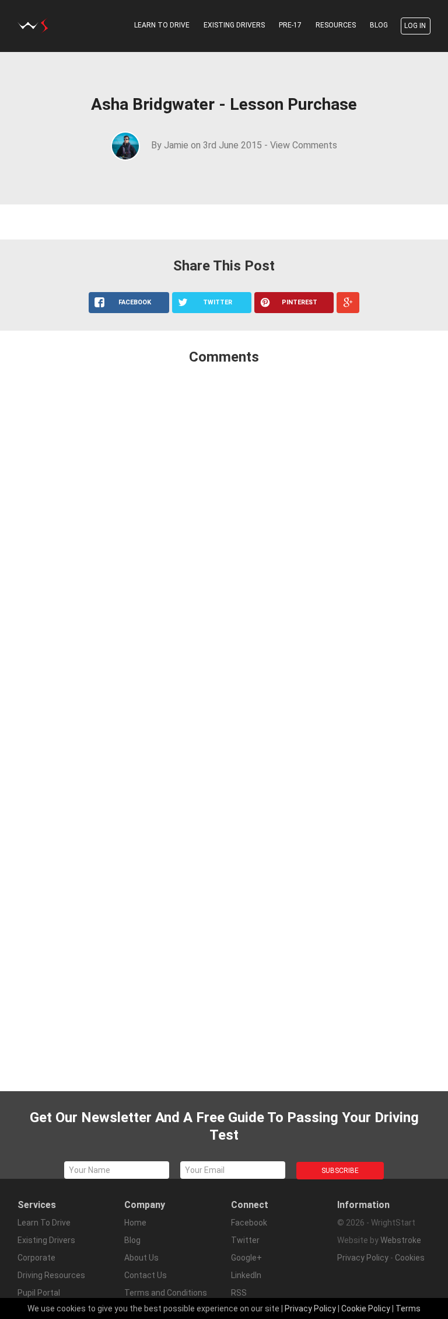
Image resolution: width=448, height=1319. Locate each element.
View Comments (303, 145)
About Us (141, 1257)
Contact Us (145, 1275)
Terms (408, 1308)
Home (135, 1222)
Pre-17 (290, 25)
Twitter (245, 1240)
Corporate (36, 1257)
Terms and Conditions (165, 1292)
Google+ (246, 1257)
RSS (239, 1292)
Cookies (410, 1257)
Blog (379, 25)
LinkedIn (246, 1275)
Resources (336, 25)
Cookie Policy (365, 1308)
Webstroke (400, 1240)
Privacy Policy (362, 1257)
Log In (415, 26)
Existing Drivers (234, 25)
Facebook (249, 1222)
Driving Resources (51, 1275)
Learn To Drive (162, 25)
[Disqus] (224, 529)
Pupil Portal (39, 1292)
